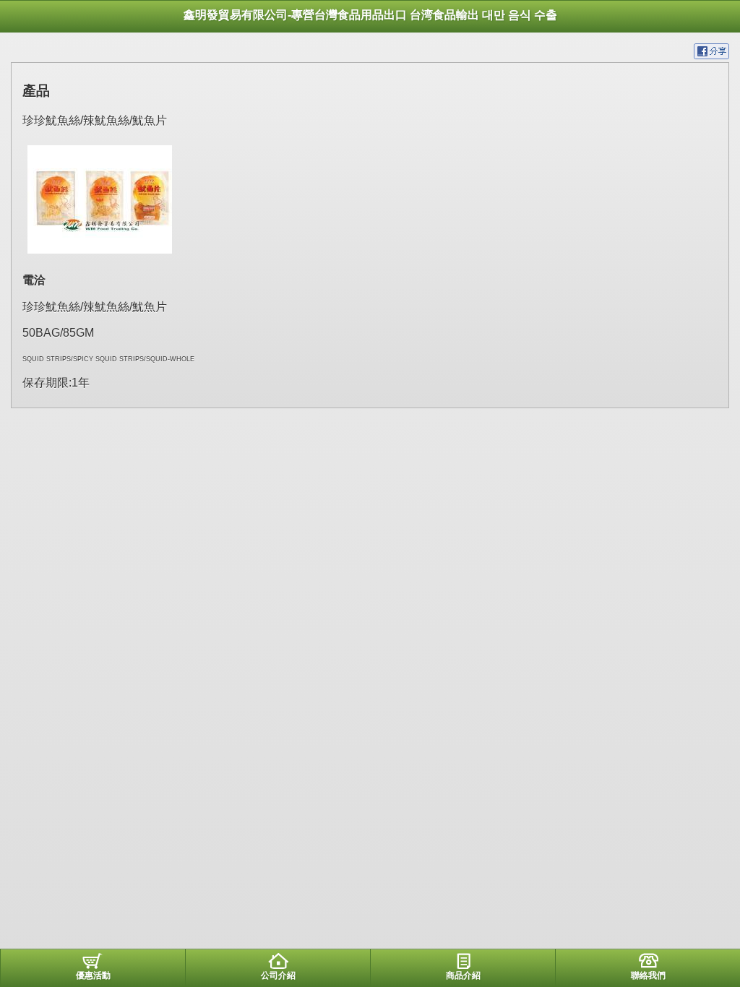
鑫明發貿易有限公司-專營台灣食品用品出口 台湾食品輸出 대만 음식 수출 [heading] (370, 15)
